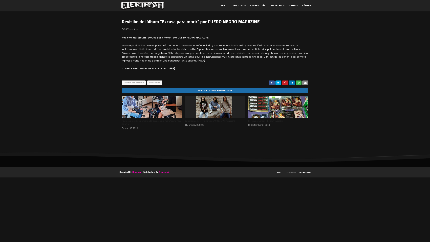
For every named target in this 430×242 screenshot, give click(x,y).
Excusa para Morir (133, 82)
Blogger (136, 172)
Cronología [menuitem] (257, 5)
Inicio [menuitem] (224, 5)
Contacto (305, 172)
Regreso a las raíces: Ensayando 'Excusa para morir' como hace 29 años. (151, 122)
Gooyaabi (164, 172)
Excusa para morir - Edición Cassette (265, 121)
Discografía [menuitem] (277, 5)
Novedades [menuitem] (239, 5)
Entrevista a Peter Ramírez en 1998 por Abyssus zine (210, 121)
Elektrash (291, 172)
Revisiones (154, 82)
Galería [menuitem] (293, 5)
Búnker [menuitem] (306, 5)
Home (279, 172)
